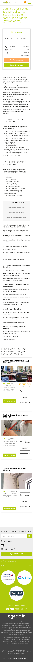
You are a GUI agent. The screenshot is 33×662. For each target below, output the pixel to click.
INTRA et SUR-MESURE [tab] (18, 39)
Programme (18, 32)
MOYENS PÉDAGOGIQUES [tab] (16, 207)
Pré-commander (16, 60)
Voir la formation (9, 401)
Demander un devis (16, 65)
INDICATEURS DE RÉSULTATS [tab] (16, 217)
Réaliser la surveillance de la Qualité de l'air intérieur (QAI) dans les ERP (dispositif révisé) (10, 387)
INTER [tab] (7, 39)
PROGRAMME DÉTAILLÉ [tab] (16, 202)
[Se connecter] (19, 2)
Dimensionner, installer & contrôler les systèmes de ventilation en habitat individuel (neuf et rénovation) (10, 441)
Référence (12, 47)
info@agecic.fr (21, 653)
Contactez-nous (18, 554)
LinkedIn (2, 545)
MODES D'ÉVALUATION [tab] (16, 212)
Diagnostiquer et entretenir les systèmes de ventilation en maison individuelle (10, 494)
